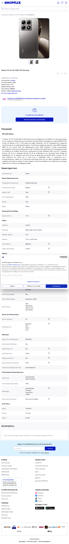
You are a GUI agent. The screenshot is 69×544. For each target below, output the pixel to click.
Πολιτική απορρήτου (44, 541)
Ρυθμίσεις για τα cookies (33, 286)
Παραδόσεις (38, 462)
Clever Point (4, 515)
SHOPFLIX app (5, 475)
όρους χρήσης (45, 452)
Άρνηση (12, 286)
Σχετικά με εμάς (5, 462)
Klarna (37, 472)
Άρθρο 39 (37, 478)
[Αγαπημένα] (62, 2)
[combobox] (34, 9)
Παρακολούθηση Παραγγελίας (9, 492)
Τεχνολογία (4, 14)
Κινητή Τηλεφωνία (21, 14)
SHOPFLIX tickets (5, 509)
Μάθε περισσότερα (16, 91)
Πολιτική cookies (32, 541)
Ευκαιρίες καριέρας (6, 465)
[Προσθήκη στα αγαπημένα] (58, 73)
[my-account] (58, 2)
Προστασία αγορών (40, 475)
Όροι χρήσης (22, 541)
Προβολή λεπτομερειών (33, 281)
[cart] (66, 2)
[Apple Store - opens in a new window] (40, 508)
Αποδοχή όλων (56, 286)
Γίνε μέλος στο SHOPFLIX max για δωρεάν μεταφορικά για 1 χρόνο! (26, 98)
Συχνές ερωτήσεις (6, 496)
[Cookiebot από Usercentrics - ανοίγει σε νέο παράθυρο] (60, 257)
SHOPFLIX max (5, 506)
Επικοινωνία (4, 499)
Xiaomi (13, 80)
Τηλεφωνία (12, 14)
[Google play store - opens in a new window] (50, 508)
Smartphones (30, 14)
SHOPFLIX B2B (5, 472)
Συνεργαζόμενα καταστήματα (9, 468)
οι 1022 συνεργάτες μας (13, 264)
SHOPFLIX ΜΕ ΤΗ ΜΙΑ (7, 512)
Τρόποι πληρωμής (40, 468)
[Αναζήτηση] (3, 9)
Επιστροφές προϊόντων (41, 465)
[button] (2, 3)
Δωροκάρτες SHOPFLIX (41, 481)
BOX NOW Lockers (6, 518)
